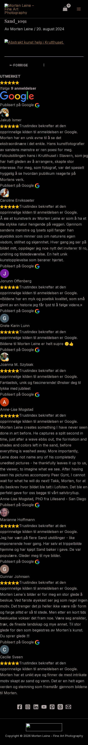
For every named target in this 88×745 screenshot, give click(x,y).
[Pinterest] (52, 707)
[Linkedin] (36, 707)
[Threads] (60, 707)
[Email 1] (68, 707)
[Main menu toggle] (78, 9)
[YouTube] (44, 707)
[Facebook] (19, 707)
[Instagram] (27, 707)
